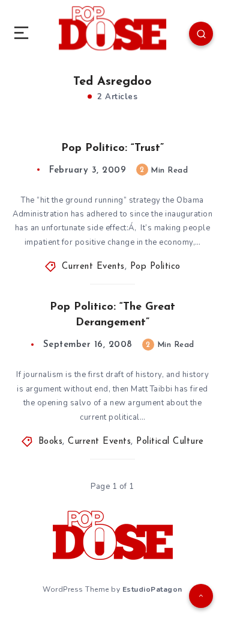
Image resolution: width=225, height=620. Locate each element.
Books (50, 441)
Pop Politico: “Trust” (112, 148)
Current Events (93, 266)
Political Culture (170, 441)
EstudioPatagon (152, 589)
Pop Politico (155, 266)
